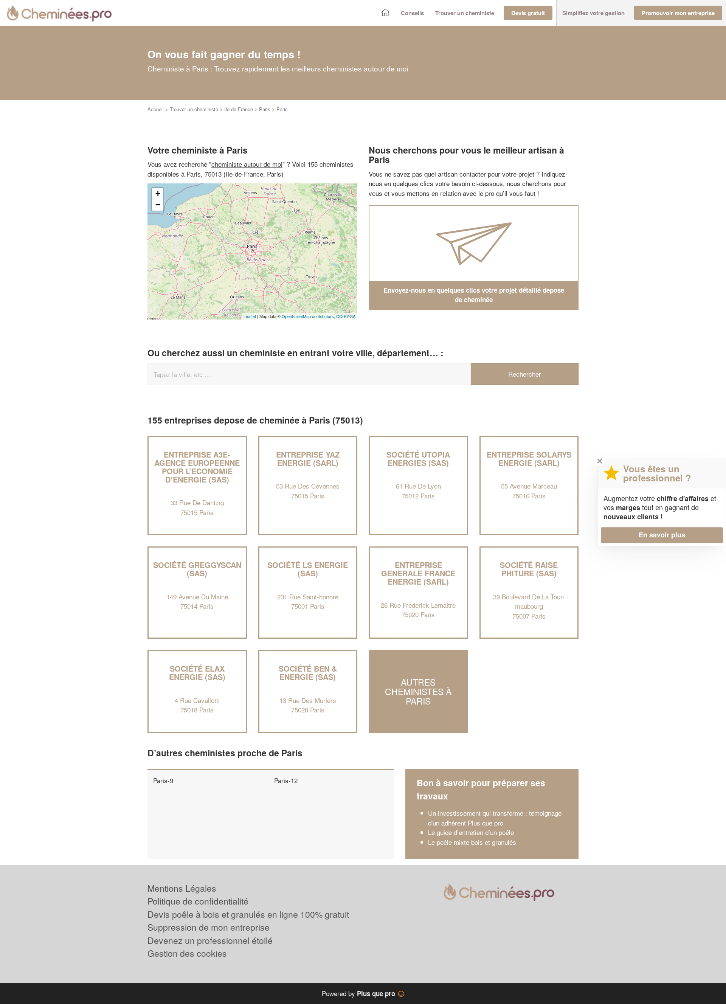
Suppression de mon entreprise (208, 927)
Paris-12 (286, 780)
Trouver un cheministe (194, 109)
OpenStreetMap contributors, (309, 316)
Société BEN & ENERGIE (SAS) (308, 672)
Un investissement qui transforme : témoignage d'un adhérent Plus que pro (495, 817)
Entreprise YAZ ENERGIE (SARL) (308, 458)
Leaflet (250, 316)
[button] (412, 13)
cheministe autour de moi (246, 164)
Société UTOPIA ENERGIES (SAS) (418, 458)
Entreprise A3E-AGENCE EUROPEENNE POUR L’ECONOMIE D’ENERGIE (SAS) (197, 467)
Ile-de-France (238, 109)
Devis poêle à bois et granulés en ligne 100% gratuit (248, 914)
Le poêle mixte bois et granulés (472, 842)
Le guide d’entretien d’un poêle (471, 832)
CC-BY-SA (345, 316)
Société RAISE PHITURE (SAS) (529, 569)
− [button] (157, 204)
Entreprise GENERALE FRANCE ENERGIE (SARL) (418, 573)
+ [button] (157, 193)
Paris (264, 109)
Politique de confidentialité (197, 901)
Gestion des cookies (187, 953)
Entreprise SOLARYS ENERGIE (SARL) (529, 458)
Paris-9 (163, 780)
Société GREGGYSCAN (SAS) (197, 569)
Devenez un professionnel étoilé (210, 940)
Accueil (155, 109)
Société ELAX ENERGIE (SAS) (197, 672)
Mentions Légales (181, 888)
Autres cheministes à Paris (418, 692)
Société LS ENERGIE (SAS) (307, 569)
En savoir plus (662, 535)
